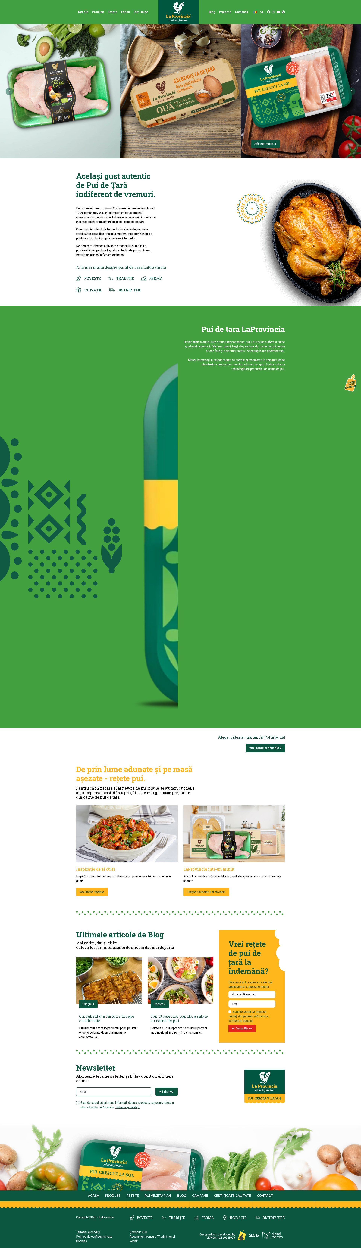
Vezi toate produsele (264, 748)
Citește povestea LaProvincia (206, 892)
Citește (87, 1004)
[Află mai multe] (60, 91)
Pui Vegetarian (158, 1195)
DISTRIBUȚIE (129, 289)
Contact (265, 1195)
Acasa (93, 1195)
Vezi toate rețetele (92, 892)
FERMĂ (156, 278)
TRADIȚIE (125, 278)
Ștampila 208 (138, 1232)
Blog (212, 12)
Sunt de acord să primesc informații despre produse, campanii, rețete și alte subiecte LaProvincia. (127, 1105)
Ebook (125, 12)
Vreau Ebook (244, 1028)
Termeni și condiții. (127, 1107)
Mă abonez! (166, 1091)
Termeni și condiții (240, 1020)
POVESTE (92, 278)
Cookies (81, 1241)
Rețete (112, 12)
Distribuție (141, 12)
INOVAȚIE (93, 289)
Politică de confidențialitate (94, 1236)
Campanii (200, 1195)
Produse (98, 12)
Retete (133, 1195)
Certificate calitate (232, 1195)
